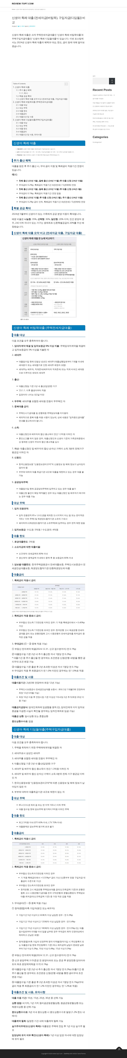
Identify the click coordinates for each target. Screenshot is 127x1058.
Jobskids (32, 26)
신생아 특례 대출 (22, 87)
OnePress (67, 1053)
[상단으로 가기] (119, 1049)
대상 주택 (23, 108)
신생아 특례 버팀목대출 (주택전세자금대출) (34, 102)
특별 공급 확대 (25, 96)
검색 (94, 76)
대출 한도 (23, 111)
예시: (26, 93)
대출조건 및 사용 (26, 116)
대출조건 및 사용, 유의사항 (30, 134)
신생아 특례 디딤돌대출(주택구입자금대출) (33, 119)
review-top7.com (23, 3)
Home (13, 9)
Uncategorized (97, 142)
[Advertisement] (48, 62)
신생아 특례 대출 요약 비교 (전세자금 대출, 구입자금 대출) (43, 99)
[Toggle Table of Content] (65, 84)
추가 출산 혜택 (25, 90)
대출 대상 (23, 105)
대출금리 (23, 114)
